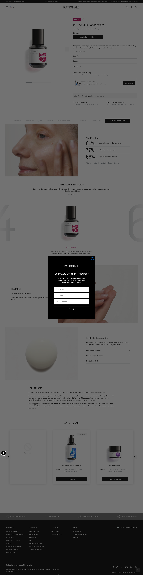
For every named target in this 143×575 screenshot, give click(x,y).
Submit (71, 309)
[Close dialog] (92, 258)
